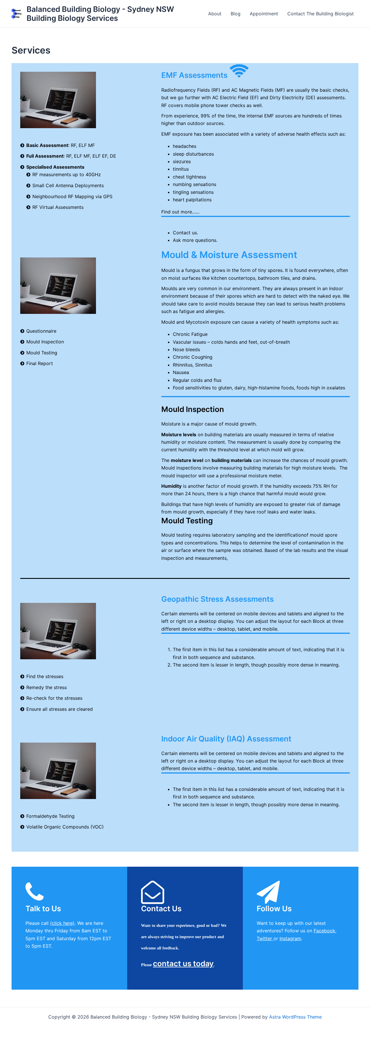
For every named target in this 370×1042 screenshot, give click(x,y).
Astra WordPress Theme (295, 1017)
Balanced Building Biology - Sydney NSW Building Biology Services (100, 14)
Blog (235, 13)
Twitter (265, 938)
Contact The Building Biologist (320, 13)
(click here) (62, 923)
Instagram (290, 938)
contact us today (183, 963)
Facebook (324, 931)
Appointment (264, 13)
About (214, 13)
